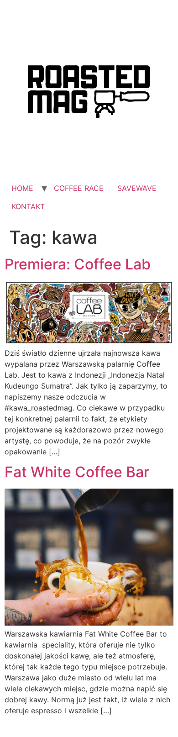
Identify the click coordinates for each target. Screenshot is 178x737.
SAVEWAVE (137, 188)
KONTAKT (28, 206)
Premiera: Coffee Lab (78, 264)
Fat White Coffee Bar (77, 472)
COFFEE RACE (79, 188)
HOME (22, 188)
